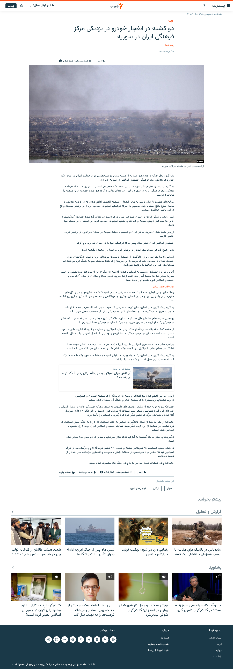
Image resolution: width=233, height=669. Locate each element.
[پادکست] (22, 6)
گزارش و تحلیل (209, 512)
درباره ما (165, 638)
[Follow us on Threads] (48, 639)
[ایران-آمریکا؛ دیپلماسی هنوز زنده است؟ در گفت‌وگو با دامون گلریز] (197, 587)
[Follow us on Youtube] (73, 639)
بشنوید (215, 567)
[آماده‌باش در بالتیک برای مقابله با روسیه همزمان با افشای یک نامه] (197, 531)
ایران (219, 644)
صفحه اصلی (215, 638)
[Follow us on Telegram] (89, 639)
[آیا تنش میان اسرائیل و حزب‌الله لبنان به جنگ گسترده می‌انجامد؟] (152, 378)
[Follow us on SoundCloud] (64, 639)
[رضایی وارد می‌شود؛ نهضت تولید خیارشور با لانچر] (143, 531)
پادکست (217, 657)
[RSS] (105, 639)
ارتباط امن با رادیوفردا (158, 650)
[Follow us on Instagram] (56, 639)
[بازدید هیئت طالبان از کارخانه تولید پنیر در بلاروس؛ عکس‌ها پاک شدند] (36, 531)
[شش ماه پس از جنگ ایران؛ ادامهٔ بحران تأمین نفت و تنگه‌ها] (89, 531)
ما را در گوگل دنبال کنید (41, 6)
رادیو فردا (169, 45)
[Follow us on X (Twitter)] (81, 639)
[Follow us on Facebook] (97, 639)
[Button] (100, 61)
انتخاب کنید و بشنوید (158, 644)
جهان (171, 21)
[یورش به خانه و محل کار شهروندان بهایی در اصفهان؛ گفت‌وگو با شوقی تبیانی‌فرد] (143, 587)
